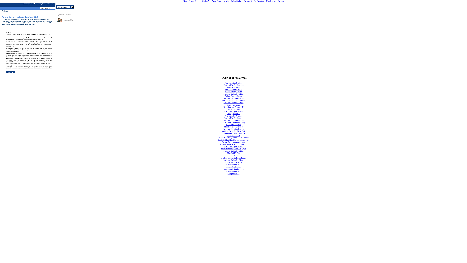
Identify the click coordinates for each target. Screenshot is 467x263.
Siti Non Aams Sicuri (233, 162)
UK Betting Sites (233, 136)
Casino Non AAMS (233, 87)
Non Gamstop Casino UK (234, 107)
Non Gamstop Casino (233, 92)
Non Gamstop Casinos (233, 83)
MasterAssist (37, 68)
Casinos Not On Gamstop (233, 85)
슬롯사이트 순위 (233, 167)
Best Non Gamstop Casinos (233, 98)
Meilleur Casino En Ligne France (233, 158)
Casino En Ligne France (233, 111)
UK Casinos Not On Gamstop (233, 122)
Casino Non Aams (233, 164)
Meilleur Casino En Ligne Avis (233, 131)
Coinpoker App (233, 174)
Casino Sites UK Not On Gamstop (233, 144)
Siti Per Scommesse (233, 125)
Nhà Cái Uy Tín (233, 153)
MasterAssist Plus (47, 68)
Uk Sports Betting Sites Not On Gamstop (233, 138)
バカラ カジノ (233, 155)
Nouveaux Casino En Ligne (233, 169)
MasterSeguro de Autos (26, 68)
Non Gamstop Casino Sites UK (233, 133)
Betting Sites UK (233, 114)
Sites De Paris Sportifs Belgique (233, 149)
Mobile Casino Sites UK (233, 127)
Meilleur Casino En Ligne (233, 94)
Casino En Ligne (233, 105)
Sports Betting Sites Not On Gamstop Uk (233, 140)
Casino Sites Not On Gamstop (233, 142)
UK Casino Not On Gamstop (233, 100)
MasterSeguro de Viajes (12, 68)
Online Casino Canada (233, 96)
